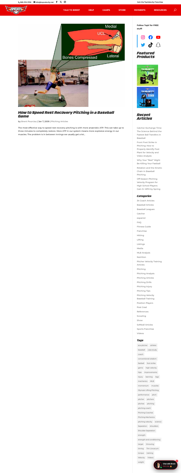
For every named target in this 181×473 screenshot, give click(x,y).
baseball (141, 350)
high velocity (151, 368)
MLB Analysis (143, 252)
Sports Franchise (145, 329)
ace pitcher (142, 345)
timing (141, 448)
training (150, 453)
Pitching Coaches (145, 413)
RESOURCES (160, 10)
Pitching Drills (144, 282)
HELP (91, 10)
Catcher (141, 213)
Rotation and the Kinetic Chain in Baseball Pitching (149, 171)
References (142, 311)
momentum (143, 386)
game (140, 368)
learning (149, 377)
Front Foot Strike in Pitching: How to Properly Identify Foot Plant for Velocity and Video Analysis (148, 149)
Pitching (141, 269)
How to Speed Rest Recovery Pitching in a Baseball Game (66, 114)
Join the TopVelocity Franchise (150, 2)
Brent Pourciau (29, 121)
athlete (153, 345)
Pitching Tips (143, 291)
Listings (141, 244)
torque (141, 453)
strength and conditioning (149, 440)
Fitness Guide (144, 226)
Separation (142, 426)
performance (143, 395)
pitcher (141, 399)
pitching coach (144, 408)
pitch (154, 395)
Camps (106, 10)
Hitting (140, 235)
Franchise (142, 231)
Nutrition (141, 257)
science (158, 422)
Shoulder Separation (146, 431)
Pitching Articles (59, 121)
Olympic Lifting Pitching (148, 390)
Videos (140, 333)
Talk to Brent (71, 10)
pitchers (150, 399)
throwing (150, 444)
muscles (155, 386)
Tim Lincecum (152, 448)
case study (152, 350)
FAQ (139, 222)
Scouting (141, 316)
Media (140, 248)
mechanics (142, 381)
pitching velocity (145, 422)
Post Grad (142, 307)
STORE (122, 10)
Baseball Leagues (146, 209)
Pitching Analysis (145, 273)
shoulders (154, 426)
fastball (141, 363)
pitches (141, 404)
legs (157, 377)
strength (141, 435)
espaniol (141, 218)
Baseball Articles (145, 205)
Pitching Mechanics (146, 417)
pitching (150, 404)
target (140, 444)
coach (140, 354)
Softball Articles (145, 324)
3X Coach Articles (145, 200)
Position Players (145, 303)
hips (140, 372)
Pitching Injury (144, 286)
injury (140, 377)
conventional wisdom (147, 359)
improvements (150, 372)
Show (140, 320)
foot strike (151, 363)
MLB (152, 381)
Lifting (140, 239)
